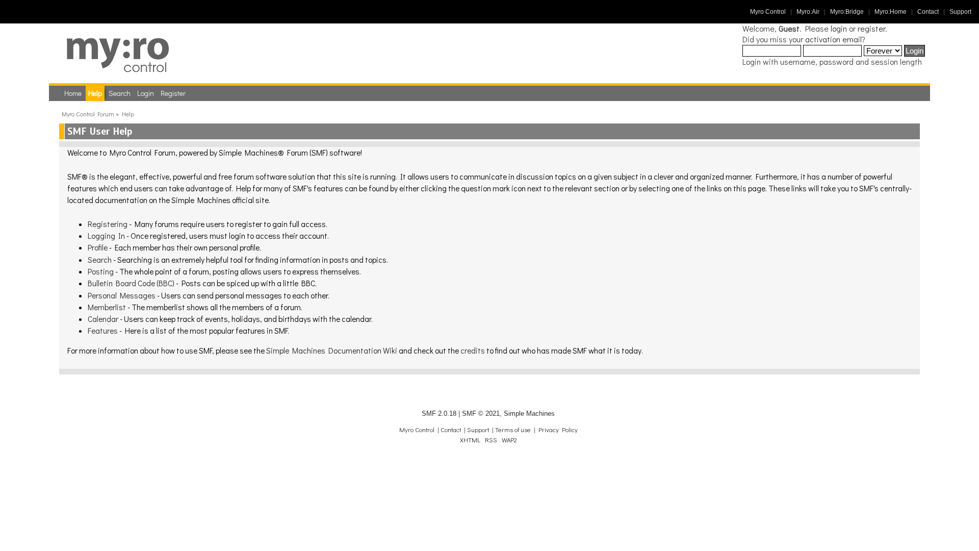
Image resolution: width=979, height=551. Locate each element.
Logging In (106, 236)
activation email (833, 39)
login (839, 28)
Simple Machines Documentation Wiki (331, 350)
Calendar (103, 319)
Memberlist (107, 307)
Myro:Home (890, 11)
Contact (928, 11)
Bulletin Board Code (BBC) (131, 283)
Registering (107, 224)
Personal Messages (122, 295)
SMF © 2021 (481, 413)
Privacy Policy (558, 429)
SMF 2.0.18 (439, 413)
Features (103, 330)
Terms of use (513, 429)
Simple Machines (529, 413)
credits (472, 350)
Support (960, 11)
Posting (101, 271)
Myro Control (768, 11)
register (871, 28)
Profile (98, 247)
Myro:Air (807, 11)
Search (100, 260)
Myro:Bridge (847, 11)
